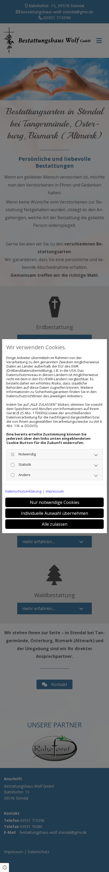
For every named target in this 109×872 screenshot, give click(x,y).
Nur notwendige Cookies (54, 502)
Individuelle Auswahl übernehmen (54, 513)
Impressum (55, 491)
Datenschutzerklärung (23, 491)
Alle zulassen (54, 524)
